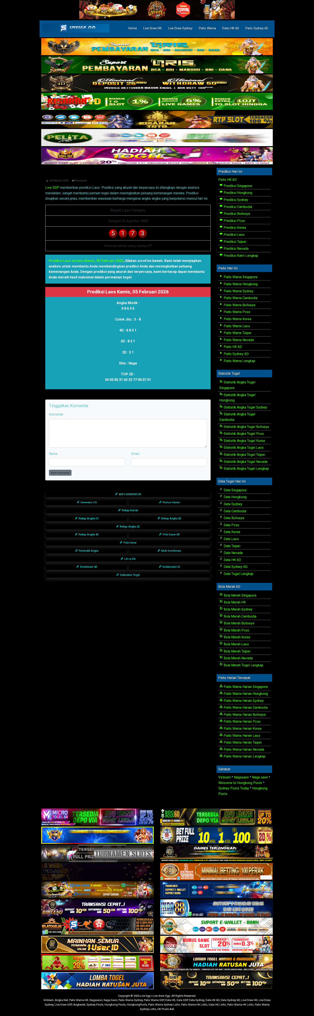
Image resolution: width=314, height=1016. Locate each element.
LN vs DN (129, 558)
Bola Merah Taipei (236, 651)
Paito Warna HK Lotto (194, 1004)
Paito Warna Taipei (237, 333)
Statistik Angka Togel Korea (244, 441)
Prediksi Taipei (234, 242)
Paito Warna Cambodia (240, 298)
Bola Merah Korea (236, 637)
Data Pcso (231, 525)
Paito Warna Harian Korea (242, 728)
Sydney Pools (95, 1004)
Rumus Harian (171, 502)
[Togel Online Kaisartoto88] (97, 963)
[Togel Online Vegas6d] (97, 872)
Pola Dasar (129, 542)
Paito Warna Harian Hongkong (245, 694)
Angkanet (79, 1004)
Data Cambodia (234, 511)
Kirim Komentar (60, 472)
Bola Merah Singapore (240, 595)
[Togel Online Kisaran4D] (157, 102)
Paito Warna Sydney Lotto (164, 1004)
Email (135, 454)
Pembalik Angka (88, 550)
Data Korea (231, 532)
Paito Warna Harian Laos (241, 736)
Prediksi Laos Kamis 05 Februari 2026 (128, 174)
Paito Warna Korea (237, 319)
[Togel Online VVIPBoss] (157, 47)
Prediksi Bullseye (236, 214)
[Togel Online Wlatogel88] (97, 926)
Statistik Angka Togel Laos (243, 448)
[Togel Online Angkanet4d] (216, 926)
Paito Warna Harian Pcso (242, 721)
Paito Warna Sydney (238, 291)
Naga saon (260, 777)
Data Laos (231, 539)
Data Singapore (235, 490)
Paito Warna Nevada (238, 340)
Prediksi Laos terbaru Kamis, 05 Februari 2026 (86, 261)
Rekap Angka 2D (129, 526)
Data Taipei (231, 546)
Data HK (170, 1000)
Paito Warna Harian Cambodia (245, 708)
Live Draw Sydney (180, 28)
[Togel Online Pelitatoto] (157, 138)
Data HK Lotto (217, 1004)
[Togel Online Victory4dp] (97, 835)
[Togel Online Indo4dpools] (97, 981)
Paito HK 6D (230, 28)
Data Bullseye (233, 518)
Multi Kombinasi (171, 550)
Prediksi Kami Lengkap (240, 256)
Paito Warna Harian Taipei (242, 742)
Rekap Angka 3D (171, 518)
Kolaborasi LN (171, 566)
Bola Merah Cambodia (239, 616)
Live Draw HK (152, 28)
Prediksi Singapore (237, 186)
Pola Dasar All (171, 534)
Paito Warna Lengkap (239, 361)
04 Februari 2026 (59, 180)
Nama (53, 454)
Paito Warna (207, 28)
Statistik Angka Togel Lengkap (246, 468)
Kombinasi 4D (88, 566)
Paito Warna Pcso (236, 312)
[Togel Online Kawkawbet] (97, 853)
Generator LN (88, 502)
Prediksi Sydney (235, 200)
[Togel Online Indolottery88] (216, 908)
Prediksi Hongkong (237, 193)
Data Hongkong (235, 497)
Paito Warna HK (78, 1000)
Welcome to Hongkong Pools (240, 783)
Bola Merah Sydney (237, 609)
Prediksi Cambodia (237, 207)
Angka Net (61, 1000)
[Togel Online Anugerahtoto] (216, 890)
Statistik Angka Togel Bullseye (246, 427)
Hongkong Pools (114, 1004)
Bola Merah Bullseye (238, 623)
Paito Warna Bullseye (239, 305)
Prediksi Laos (234, 235)
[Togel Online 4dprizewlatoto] (97, 944)
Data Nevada (233, 553)
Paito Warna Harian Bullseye (244, 715)
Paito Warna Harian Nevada (243, 749)
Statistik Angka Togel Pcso (243, 434)
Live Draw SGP (63, 1004)
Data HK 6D (232, 560)
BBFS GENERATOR (129, 494)
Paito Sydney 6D (256, 28)
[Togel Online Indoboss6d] (216, 817)
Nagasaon (241, 777)
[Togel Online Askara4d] (97, 890)
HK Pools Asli (165, 1009)
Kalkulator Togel (129, 574)
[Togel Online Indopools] (216, 944)
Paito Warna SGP (154, 1000)
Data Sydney (232, 504)
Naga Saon (110, 1000)
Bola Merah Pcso (236, 630)
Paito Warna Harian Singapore (245, 687)
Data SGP (182, 1000)
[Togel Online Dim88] (157, 65)
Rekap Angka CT (88, 518)
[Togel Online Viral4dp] (157, 156)
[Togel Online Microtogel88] (97, 817)
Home (132, 28)
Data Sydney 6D (235, 567)
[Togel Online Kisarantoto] (157, 120)
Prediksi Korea (234, 228)
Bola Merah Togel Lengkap (243, 665)
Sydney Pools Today (233, 788)
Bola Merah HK (234, 602)
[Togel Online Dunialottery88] (216, 872)
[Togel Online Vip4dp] (216, 853)
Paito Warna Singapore (240, 277)
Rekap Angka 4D (88, 534)
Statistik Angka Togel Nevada (245, 462)
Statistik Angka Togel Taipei (244, 455)
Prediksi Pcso (234, 221)
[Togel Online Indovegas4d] (216, 981)
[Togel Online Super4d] (157, 83)
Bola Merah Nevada (238, 658)
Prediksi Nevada (235, 249)
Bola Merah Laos (236, 644)
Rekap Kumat (129, 510)
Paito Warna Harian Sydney (243, 701)
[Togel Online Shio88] (216, 963)
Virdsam (224, 777)
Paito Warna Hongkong (240, 284)
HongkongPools (137, 1004)
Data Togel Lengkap (238, 574)
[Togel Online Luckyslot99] (216, 835)
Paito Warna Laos (236, 326)
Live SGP (52, 188)
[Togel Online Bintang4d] (97, 908)
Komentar (81, 180)
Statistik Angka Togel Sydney (245, 407)
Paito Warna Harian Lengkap (244, 756)
